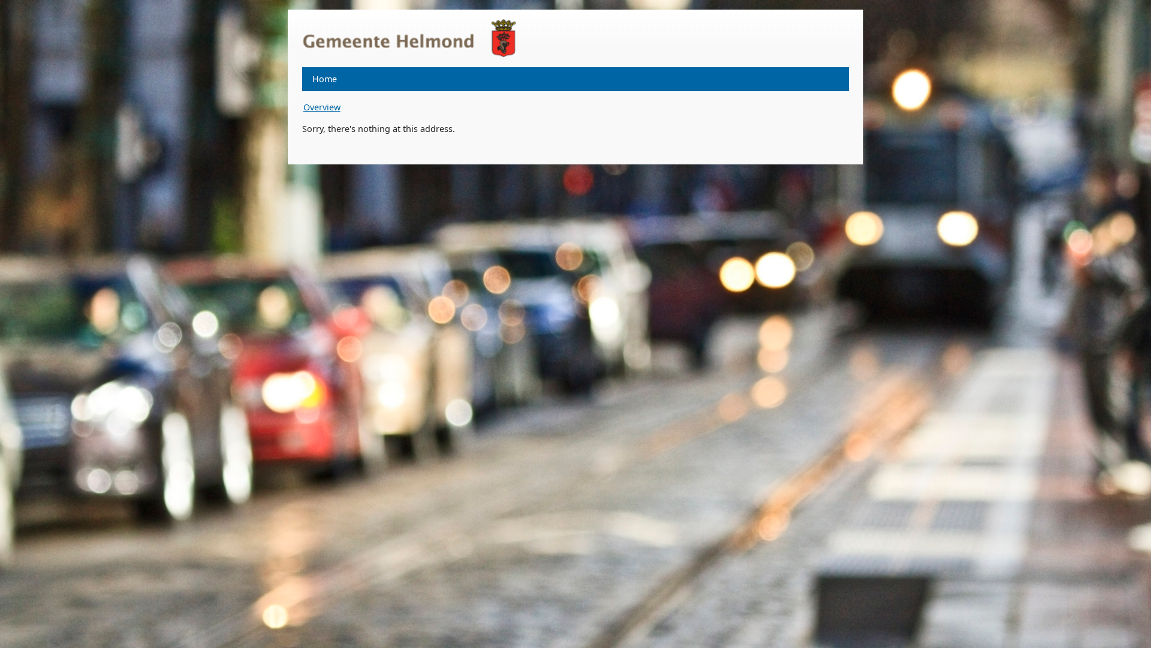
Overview (322, 107)
